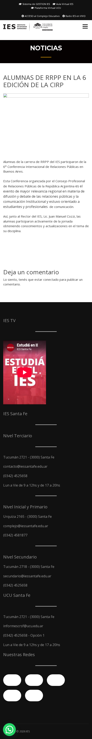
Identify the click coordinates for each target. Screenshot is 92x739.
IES (28, 731)
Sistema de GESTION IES (36, 4)
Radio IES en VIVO (75, 16)
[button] (9, 729)
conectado (51, 279)
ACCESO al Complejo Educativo (42, 16)
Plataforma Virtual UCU (47, 7)
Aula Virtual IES (64, 4)
